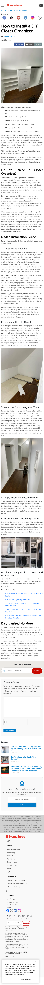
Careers (10, 856)
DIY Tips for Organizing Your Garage (18, 600)
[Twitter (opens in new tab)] (11, 911)
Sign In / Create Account (16, 881)
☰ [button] (2, 5)
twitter (31, 44)
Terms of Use (20, 974)
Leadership (11, 853)
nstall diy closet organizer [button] (18, 11)
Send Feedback (10, 730)
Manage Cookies (26, 979)
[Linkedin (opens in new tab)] (15, 911)
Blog (2, 11)
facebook (20, 44)
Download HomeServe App (17, 884)
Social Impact (12, 865)
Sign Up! (22, 805)
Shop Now (37, 670)
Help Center (10, 899)
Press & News (12, 862)
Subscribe (26, 923)
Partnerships (11, 859)
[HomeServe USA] (17, 5)
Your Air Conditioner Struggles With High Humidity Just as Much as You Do (26, 749)
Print (39, 44)
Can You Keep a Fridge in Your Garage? (23, 758)
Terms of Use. (36, 831)
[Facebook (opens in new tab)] (7, 911)
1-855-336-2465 (12, 904)
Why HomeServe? (13, 849)
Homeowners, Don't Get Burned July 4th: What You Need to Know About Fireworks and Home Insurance (26, 769)
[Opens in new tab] (4, 19)
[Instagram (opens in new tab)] (19, 911)
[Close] (36, 961)
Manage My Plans (13, 887)
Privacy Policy (10, 956)
